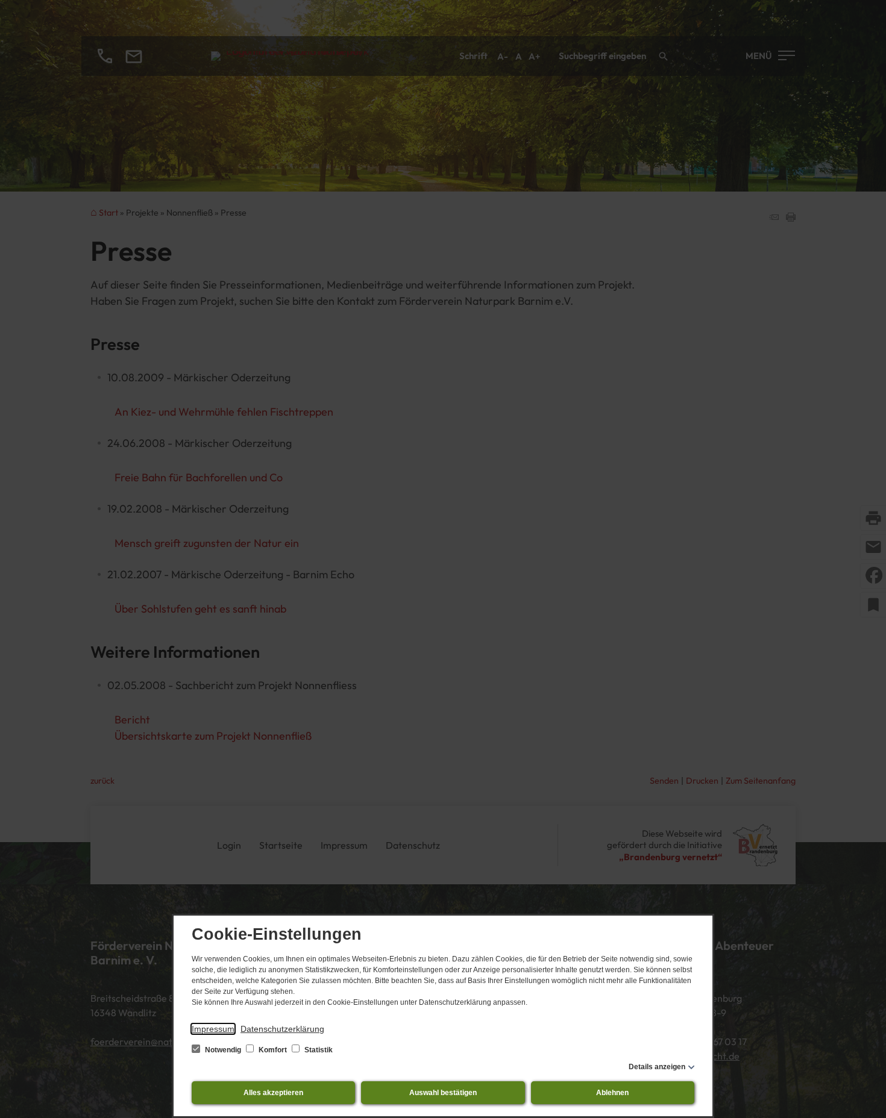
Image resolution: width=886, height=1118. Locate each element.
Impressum (213, 1029)
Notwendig (223, 1050)
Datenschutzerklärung (282, 1029)
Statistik (318, 1050)
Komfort (273, 1050)
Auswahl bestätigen (443, 1092)
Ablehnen (612, 1092)
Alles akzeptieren (273, 1092)
